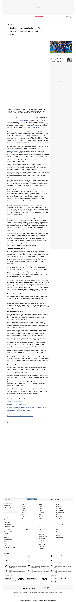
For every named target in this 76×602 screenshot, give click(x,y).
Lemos (23, 518)
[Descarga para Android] (22, 579)
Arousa (23, 508)
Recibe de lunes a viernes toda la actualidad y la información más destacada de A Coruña (40, 566)
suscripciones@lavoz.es (46, 588)
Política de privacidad (28, 600)
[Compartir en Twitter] (17, 118)
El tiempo (41, 531)
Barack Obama (28, 145)
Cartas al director (7, 524)
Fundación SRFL (25, 592)
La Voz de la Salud (60, 504)
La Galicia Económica (43, 529)
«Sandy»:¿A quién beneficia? (14, 401)
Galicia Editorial (60, 592)
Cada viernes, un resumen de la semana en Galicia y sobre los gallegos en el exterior (17, 566)
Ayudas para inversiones (9, 547)
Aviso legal (22, 600)
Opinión (40, 514)
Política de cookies (35, 600)
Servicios (6, 533)
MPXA (56, 592)
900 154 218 (29, 588)
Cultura (40, 520)
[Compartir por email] (12, 118)
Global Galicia (59, 508)
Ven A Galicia (59, 518)
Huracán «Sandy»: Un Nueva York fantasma (18, 410)
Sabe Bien (58, 506)
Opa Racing (41, 540)
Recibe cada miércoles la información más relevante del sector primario (39, 561)
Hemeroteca (6, 509)
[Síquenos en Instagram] (58, 578)
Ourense (23, 522)
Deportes (41, 516)
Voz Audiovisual (30, 592)
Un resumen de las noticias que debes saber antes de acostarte (39, 556)
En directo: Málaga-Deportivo (57, 55)
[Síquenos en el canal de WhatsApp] (52, 581)
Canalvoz (42, 592)
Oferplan (6, 535)
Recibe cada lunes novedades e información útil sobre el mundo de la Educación (17, 561)
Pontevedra (24, 524)
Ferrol (23, 516)
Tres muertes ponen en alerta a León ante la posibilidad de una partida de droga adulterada (57, 60)
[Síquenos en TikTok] (68, 578)
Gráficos (40, 522)
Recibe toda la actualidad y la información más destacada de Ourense (62, 571)
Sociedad (41, 518)
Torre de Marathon (43, 536)
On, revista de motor (60, 537)
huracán (24, 120)
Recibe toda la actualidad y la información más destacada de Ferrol (62, 566)
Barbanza (24, 510)
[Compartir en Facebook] (14, 118)
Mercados (58, 529)
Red (57, 514)
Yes (57, 533)
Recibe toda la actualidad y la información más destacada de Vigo (40, 571)
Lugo (23, 520)
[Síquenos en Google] (55, 581)
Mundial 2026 (42, 534)
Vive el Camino (59, 522)
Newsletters (6, 517)
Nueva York (32, 127)
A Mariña (23, 506)
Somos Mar (41, 525)
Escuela (58, 535)
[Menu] (5, 16)
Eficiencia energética (8, 545)
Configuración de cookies (52, 600)
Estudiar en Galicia (60, 510)
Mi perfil (5, 515)
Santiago (23, 525)
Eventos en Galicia (8, 539)
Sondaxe (39, 592)
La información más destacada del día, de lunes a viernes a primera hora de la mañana (17, 556)
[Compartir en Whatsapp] (9, 118)
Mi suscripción (7, 505)
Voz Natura (46, 592)
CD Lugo (41, 542)
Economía (41, 508)
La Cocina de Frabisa (60, 512)
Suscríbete (6, 511)
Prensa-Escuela (51, 592)
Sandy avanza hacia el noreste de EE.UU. (18, 413)
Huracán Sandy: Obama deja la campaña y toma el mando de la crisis (22, 398)
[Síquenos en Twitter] (55, 578)
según (21, 135)
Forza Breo (41, 546)
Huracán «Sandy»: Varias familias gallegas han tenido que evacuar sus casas (27, 407)
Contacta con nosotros (9, 526)
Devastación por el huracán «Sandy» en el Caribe (20, 416)
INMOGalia (6, 537)
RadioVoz (35, 592)
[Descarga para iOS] (19, 579)
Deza (23, 514)
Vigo (23, 527)
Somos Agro (41, 524)
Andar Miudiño (42, 544)
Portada (40, 504)
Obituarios (41, 527)
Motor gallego (42, 550)
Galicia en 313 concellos (27, 529)
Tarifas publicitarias (8, 531)
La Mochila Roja (59, 524)
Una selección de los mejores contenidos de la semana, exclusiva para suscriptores (62, 556)
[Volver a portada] (38, 16)
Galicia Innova (59, 525)
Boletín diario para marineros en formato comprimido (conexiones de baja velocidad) (61, 561)
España (40, 510)
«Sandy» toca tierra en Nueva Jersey (16, 404)
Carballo (23, 512)
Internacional (41, 512)
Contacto (6, 541)
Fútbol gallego (42, 548)
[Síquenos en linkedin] (62, 578)
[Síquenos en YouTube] (65, 578)
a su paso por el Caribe (42, 142)
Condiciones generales (43, 600)
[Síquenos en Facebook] (52, 578)
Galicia (40, 506)
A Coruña (24, 504)
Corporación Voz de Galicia (17, 592)
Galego (58, 499)
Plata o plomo (59, 516)
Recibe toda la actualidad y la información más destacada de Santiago (17, 571)
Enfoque (58, 520)
